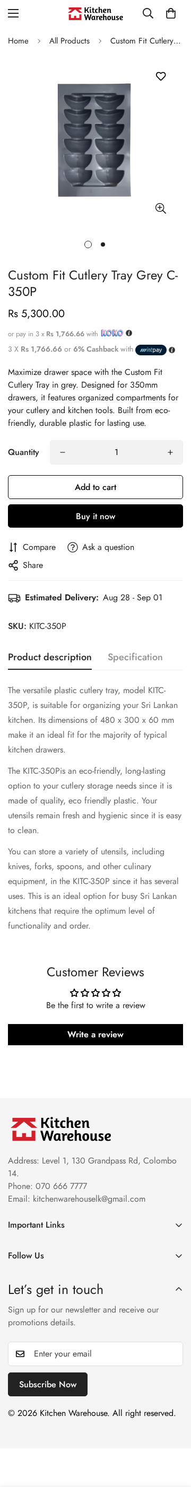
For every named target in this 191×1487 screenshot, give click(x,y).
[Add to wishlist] (160, 77)
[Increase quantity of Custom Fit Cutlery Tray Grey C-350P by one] (170, 452)
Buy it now (95, 516)
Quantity (23, 452)
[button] (171, 13)
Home (18, 41)
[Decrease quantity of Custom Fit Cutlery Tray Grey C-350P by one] (62, 452)
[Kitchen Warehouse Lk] (95, 13)
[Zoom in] (160, 208)
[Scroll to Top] (172, 1430)
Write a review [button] (95, 1034)
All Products (69, 41)
